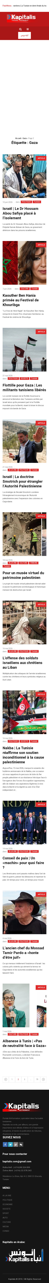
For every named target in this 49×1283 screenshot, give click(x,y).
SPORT (6, 1213)
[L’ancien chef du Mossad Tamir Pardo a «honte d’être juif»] (24, 912)
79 (37, 1079)
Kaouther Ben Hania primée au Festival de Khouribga (21, 300)
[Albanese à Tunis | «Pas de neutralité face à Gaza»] (24, 1005)
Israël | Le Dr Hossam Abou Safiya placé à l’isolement (20, 213)
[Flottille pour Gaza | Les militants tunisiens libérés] (24, 349)
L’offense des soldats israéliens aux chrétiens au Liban (22, 663)
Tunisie (37, 202)
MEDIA (6, 1226)
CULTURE (24, 288)
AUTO (5, 1217)
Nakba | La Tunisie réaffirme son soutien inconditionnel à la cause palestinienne (23, 755)
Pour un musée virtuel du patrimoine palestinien (23, 575)
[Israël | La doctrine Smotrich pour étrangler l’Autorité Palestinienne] (24, 441)
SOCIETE (24, 378)
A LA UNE (13, 470)
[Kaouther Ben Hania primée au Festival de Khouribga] (24, 263)
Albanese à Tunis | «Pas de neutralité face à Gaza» (24, 1043)
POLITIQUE (26, 202)
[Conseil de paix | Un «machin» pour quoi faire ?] (24, 822)
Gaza (25, 138)
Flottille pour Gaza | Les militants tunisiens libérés (24, 388)
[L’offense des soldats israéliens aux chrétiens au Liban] (24, 622)
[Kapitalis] (24, 18)
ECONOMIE (8, 1204)
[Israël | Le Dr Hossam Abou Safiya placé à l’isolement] (24, 176)
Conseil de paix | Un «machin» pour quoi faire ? (23, 863)
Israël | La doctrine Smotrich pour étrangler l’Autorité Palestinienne (23, 481)
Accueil (18, 138)
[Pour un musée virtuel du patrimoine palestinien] (24, 534)
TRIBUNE (33, 563)
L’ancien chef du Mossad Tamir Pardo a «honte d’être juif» (23, 953)
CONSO (6, 1231)
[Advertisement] (24, 65)
